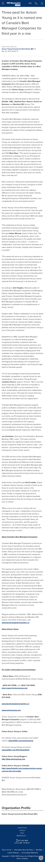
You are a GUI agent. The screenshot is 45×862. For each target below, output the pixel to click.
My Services (21, 835)
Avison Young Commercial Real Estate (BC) (20, 814)
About (22, 833)
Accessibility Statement (30, 853)
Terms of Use (6, 850)
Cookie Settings (13, 853)
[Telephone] (36, 3)
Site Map (39, 850)
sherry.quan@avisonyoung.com (15, 688)
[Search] (42, 3)
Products (22, 830)
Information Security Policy (23, 850)
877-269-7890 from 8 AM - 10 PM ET (22, 841)
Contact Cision (22, 828)
